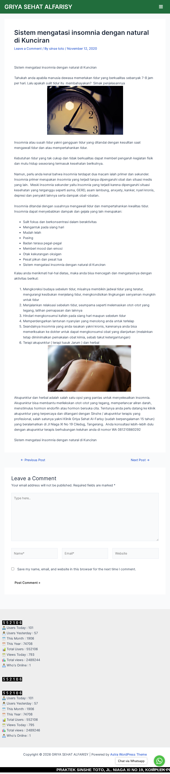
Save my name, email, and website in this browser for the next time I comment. (76, 569)
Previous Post (33, 460)
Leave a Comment (28, 49)
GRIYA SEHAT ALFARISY (38, 6)
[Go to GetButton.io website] (159, 769)
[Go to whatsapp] (159, 760)
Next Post (140, 460)
